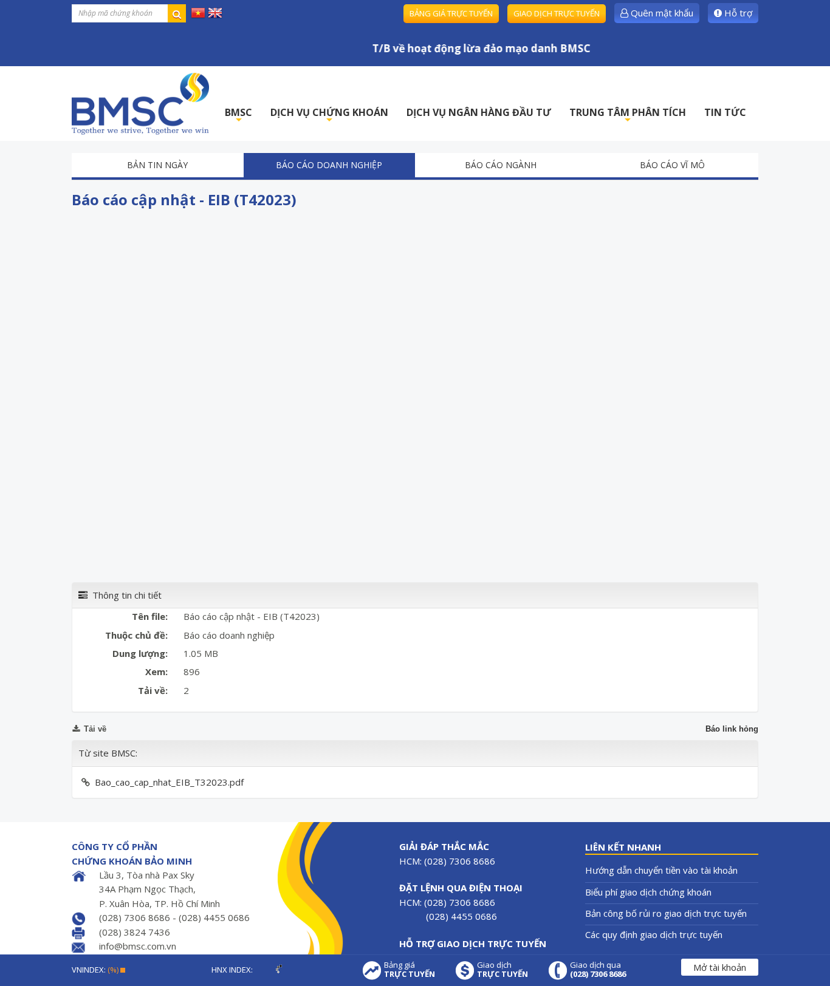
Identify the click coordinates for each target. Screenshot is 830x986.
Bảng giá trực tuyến (451, 13)
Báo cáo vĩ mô (672, 165)
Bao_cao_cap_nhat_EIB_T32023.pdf (169, 782)
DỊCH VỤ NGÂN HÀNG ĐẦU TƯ (478, 112)
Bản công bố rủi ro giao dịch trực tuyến (666, 913)
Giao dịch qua (598, 969)
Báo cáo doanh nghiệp (329, 165)
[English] (215, 12)
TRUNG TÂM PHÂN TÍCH (627, 116)
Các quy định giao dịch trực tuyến (653, 934)
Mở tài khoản (719, 967)
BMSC (238, 116)
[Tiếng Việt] (198, 12)
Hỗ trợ (737, 13)
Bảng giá (409, 969)
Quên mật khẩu (660, 13)
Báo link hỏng (731, 728)
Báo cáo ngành (501, 165)
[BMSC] (140, 103)
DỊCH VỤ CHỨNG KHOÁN (329, 116)
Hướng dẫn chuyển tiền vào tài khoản (661, 870)
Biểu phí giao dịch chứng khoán (648, 892)
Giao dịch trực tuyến (556, 13)
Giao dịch (502, 969)
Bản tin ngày (157, 165)
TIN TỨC (725, 112)
